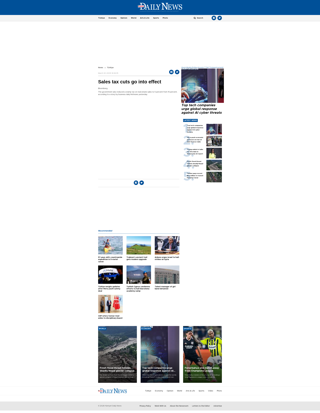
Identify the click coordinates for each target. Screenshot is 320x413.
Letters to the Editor (201, 406)
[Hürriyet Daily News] (160, 7)
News (100, 68)
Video (210, 391)
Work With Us (160, 406)
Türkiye (101, 18)
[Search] (195, 18)
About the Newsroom (179, 406)
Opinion (123, 18)
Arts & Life (144, 18)
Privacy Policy (145, 406)
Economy (113, 18)
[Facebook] (214, 18)
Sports (156, 18)
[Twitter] (219, 18)
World (133, 18)
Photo (165, 18)
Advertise (218, 406)
